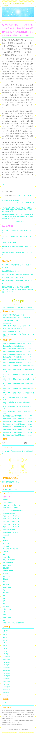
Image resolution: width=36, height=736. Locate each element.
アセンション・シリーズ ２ (11, 518)
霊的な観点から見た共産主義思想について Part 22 (17, 427)
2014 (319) (6, 684)
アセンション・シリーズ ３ (23, 195)
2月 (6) (5, 648)
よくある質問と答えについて (11, 320)
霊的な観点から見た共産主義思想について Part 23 (17, 424)
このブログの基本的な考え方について (13, 315)
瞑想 (4, 581)
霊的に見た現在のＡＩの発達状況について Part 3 (17, 357)
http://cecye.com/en (8, 703)
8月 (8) (5, 632)
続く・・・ (6, 184)
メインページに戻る (18, 221)
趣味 (4, 620)
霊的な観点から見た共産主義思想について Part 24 (17, 421)
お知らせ (5, 499)
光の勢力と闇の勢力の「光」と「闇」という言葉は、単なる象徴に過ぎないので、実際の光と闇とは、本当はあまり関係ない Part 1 (17, 209)
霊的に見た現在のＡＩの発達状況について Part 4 (17, 354)
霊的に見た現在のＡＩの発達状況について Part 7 (17, 348)
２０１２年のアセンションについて (13, 328)
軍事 (4, 598)
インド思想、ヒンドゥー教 (10, 549)
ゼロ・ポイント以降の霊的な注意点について (15, 510)
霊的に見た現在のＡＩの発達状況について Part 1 (17, 362)
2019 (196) (6, 670)
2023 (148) (6, 659)
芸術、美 (5, 579)
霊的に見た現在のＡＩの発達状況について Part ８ (17, 346)
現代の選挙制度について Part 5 (11, 271)
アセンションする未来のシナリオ (12, 505)
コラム (4, 612)
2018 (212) (6, 673)
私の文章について (8, 323)
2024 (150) (6, 656)
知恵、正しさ (6, 576)
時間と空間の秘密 (8, 562)
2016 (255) (6, 678)
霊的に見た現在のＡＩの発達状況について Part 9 (17, 343)
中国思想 (5, 551)
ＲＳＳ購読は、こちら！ (12, 489)
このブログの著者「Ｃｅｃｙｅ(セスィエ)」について (17, 307)
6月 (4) (5, 637)
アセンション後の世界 (9, 529)
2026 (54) (6, 630)
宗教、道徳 (6, 535)
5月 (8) (5, 640)
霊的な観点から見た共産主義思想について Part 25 (17, 418)
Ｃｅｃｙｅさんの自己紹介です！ (12, 331)
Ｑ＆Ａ (5, 614)
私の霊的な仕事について (9, 513)
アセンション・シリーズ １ (11, 516)
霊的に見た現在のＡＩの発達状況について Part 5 (17, 351)
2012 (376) (6, 689)
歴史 (4, 601)
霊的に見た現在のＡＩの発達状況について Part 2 (17, 359)
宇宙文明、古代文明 (8, 571)
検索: (3, 443)
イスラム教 (6, 546)
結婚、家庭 (6, 584)
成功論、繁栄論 (7, 587)
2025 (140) (6, 654)
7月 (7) (5, 634)
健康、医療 (6, 568)
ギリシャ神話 (6, 557)
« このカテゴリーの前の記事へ (10, 200)
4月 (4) (5, 643)
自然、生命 (6, 606)
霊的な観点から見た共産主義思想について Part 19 (17, 435)
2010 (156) (6, 695)
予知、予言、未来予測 (9, 560)
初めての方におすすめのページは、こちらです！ (16, 317)
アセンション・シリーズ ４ (11, 524)
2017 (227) (6, 676)
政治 (4, 590)
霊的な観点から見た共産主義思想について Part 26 (17, 416)
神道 (4, 554)
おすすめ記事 (6, 497)
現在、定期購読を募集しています (11, 482)
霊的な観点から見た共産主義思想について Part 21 (17, 429)
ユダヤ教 (5, 540)
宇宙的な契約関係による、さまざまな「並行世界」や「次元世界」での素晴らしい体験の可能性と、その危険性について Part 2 (17, 289)
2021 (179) (6, 665)
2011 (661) (6, 692)
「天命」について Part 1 (9, 242)
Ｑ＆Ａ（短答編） (8, 617)
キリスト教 (6, 543)
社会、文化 (6, 592)
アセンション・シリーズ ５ (11, 527)
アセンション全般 (8, 502)
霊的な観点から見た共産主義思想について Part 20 (17, 432)
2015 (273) (6, 681)
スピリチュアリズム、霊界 (10, 532)
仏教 (4, 538)
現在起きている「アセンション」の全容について (16, 326)
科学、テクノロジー (8, 609)
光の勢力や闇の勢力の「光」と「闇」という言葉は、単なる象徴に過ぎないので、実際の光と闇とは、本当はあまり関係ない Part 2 (17, 216)
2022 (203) (6, 662)
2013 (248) (6, 686)
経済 (4, 595)
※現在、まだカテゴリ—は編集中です (13, 623)
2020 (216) (6, 667)
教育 (4, 603)
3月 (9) (5, 645)
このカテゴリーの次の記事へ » (25, 202)
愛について (6, 573)
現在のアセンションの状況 (10, 507)
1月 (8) (5, 651)
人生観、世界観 (7, 565)
